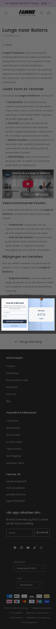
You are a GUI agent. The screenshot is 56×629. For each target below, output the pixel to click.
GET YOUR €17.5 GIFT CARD (14, 321)
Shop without (14, 326)
